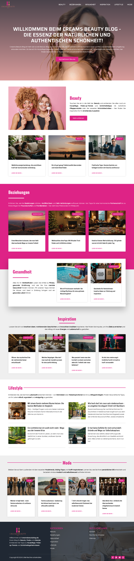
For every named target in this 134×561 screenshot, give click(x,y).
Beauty (62, 5)
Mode (129, 5)
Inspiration (105, 5)
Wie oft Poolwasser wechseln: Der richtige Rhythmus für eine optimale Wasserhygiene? (72, 291)
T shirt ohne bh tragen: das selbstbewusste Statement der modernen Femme (82, 503)
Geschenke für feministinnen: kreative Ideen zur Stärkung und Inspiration (104, 291)
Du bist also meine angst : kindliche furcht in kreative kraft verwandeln (111, 360)
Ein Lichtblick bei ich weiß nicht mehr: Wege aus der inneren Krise (46, 429)
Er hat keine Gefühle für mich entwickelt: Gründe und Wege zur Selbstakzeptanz (105, 429)
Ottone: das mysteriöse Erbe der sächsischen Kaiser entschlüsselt (21, 360)
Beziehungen (75, 5)
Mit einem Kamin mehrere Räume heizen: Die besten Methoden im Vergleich (46, 404)
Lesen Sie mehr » (17, 173)
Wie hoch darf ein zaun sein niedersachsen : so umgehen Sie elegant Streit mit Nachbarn (106, 404)
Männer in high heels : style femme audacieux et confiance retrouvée (20, 503)
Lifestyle (118, 5)
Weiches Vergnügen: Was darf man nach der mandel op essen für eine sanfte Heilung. (52, 360)
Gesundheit (90, 5)
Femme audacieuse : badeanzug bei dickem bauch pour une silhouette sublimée (51, 503)
